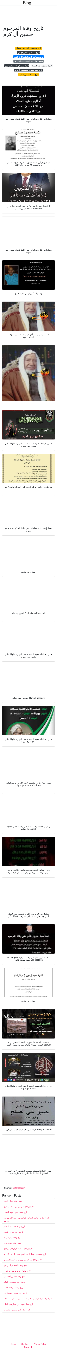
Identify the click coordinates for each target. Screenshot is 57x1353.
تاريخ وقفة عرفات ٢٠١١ (14, 1287)
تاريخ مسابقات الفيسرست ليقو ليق (28, 61)
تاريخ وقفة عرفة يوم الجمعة (15, 1212)
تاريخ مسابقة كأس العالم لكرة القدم (28, 56)
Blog (27, 2)
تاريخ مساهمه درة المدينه (41, 65)
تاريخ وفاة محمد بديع (12, 1242)
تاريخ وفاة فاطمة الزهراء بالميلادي (18, 1248)
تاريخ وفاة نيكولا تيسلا (13, 1237)
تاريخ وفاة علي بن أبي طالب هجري (18, 1206)
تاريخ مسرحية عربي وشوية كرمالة (28, 70)
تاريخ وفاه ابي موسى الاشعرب (17, 1309)
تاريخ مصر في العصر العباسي (17, 65)
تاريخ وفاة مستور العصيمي (15, 1276)
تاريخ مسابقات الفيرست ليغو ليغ (28, 48)
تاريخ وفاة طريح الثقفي (13, 1231)
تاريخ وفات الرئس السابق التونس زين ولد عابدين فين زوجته (26, 1219)
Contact (24, 1343)
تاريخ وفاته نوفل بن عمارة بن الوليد (18, 1304)
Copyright (28, 1347)
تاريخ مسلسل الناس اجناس (29, 52)
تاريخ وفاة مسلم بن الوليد (14, 1281)
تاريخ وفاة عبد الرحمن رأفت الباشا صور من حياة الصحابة (28, 1298)
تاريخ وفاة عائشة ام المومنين (16, 1265)
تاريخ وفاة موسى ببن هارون (15, 1292)
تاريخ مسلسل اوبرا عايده (28, 74)
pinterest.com (19, 1187)
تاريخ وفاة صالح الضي (13, 1200)
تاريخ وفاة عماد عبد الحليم (14, 1226)
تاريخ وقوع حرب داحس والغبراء (17, 1270)
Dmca (13, 1343)
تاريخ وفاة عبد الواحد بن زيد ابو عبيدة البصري (23, 1259)
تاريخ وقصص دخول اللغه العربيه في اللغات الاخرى (25, 1254)
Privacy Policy (39, 1343)
